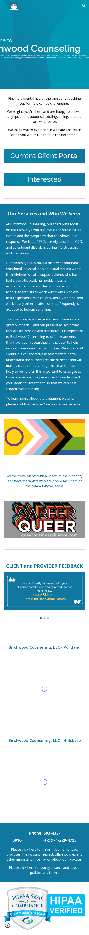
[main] (44, 116)
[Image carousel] (44, 595)
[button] (5, 5)
